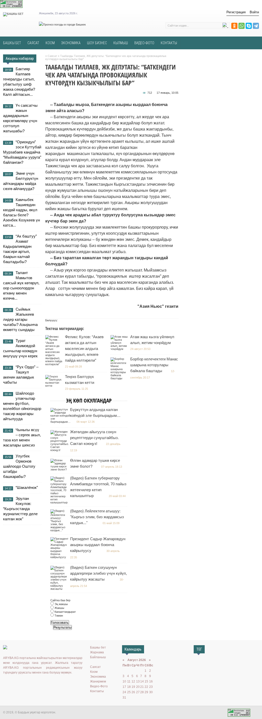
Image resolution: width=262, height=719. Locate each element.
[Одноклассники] (234, 26)
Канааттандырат (65, 611)
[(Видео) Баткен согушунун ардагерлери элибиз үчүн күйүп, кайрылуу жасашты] (60, 588)
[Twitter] (21, 683)
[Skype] (249, 26)
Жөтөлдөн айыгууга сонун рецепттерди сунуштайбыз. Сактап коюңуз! (94, 438)
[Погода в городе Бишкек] (62, 24)
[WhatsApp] (241, 26)
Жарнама (97, 652)
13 (138, 681)
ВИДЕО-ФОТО (144, 43)
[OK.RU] (13, 683)
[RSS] (43, 683)
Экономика (98, 676)
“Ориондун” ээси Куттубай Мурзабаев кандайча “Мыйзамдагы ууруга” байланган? (22, 152)
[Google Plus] (36, 683)
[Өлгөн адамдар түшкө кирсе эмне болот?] (60, 469)
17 (124, 687)
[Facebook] (28, 683)
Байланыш (98, 657)
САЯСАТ (33, 43)
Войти (254, 12)
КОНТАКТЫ (169, 43)
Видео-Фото (99, 686)
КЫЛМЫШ (120, 43)
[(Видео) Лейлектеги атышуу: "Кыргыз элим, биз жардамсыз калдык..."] (60, 530)
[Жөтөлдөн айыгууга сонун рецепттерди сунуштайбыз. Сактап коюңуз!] (60, 450)
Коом (93, 672)
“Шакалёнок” (27, 487)
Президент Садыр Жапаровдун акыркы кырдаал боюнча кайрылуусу (97, 545)
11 (128, 681)
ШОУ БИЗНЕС (97, 43)
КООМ (50, 43)
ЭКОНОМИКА (71, 43)
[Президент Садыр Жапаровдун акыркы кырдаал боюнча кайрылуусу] (60, 557)
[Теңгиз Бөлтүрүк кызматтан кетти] (54, 385)
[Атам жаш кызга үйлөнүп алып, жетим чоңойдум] (120, 348)
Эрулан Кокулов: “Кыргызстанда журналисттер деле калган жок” (20, 508)
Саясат (95, 667)
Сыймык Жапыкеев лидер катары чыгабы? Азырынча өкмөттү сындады (20, 319)
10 (124, 681)
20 (138, 687)
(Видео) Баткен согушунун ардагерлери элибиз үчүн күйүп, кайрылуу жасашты (98, 573)
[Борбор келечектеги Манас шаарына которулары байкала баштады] (120, 378)
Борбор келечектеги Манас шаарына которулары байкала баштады (154, 365)
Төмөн (58, 615)
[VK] (6, 683)
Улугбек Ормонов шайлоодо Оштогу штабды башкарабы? (19, 466)
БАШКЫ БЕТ (12, 43)
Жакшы (59, 607)
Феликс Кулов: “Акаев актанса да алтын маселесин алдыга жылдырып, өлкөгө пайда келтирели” (84, 348)
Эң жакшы (61, 604)
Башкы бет (98, 647)
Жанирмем (98, 681)
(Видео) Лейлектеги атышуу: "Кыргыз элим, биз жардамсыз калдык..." (97, 517)
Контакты (97, 691)
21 (142, 687)
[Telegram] (256, 26)
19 (133, 687)
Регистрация (236, 12)
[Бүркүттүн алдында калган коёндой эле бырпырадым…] (61, 421)
